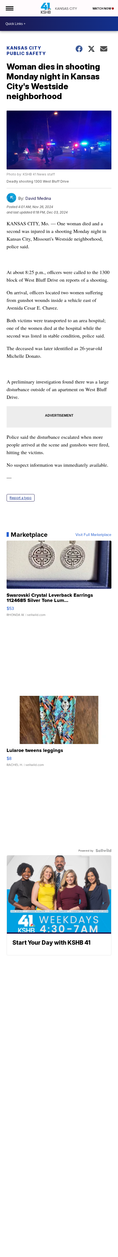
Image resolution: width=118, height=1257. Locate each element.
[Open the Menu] (9, 8)
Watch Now (102, 8)
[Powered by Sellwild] (103, 850)
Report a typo (21, 498)
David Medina (38, 198)
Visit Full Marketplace (93, 535)
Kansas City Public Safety (26, 50)
